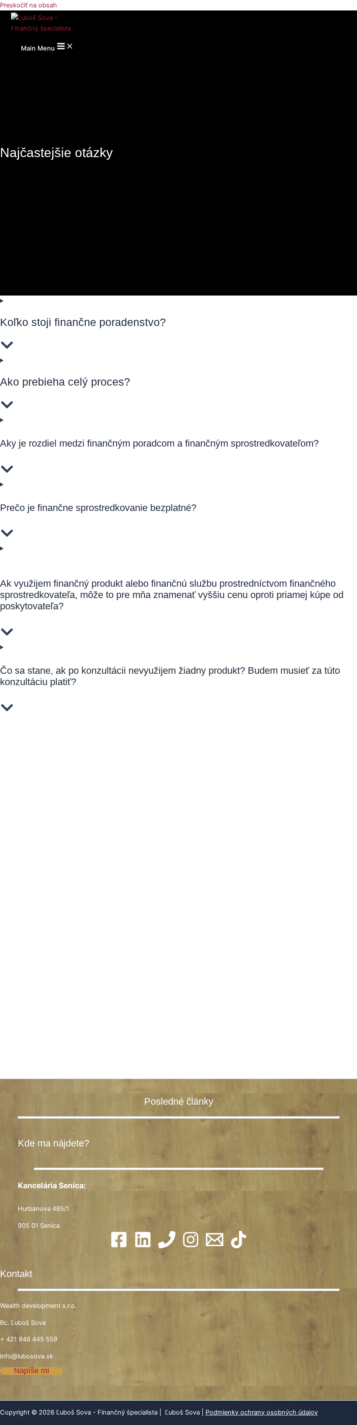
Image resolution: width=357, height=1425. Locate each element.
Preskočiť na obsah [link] (28, 5)
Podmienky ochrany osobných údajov (261, 1412)
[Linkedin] (143, 1246)
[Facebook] (119, 1246)
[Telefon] (166, 1246)
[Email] (214, 1246)
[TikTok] (238, 1246)
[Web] (190, 1246)
